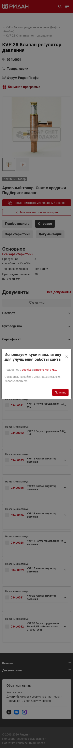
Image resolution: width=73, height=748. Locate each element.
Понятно (60, 392)
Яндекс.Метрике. (45, 369)
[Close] (67, 357)
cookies (26, 369)
